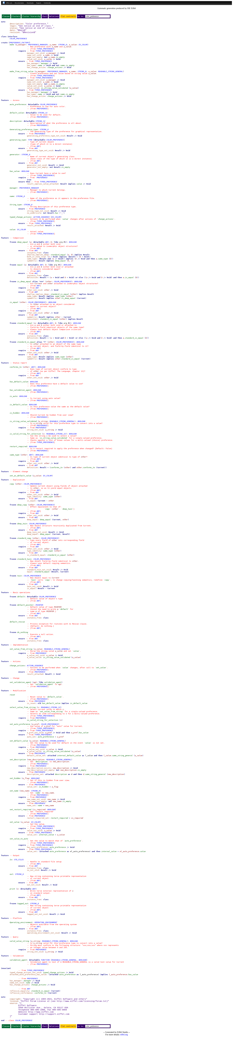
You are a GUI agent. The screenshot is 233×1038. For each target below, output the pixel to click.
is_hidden (14, 413)
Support (38, 3)
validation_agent (52, 682)
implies (72, 184)
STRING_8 (62, 45)
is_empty (60, 57)
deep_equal (22, 242)
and (53, 65)
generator (14, 155)
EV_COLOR (83, 45)
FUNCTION (45, 960)
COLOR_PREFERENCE (18, 39)
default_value (17, 113)
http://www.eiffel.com (41, 1012)
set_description (18, 760)
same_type (103, 259)
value (79, 184)
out (11, 874)
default (21, 597)
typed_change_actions (20, 217)
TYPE (30, 140)
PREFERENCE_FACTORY (19, 43)
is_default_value (18, 405)
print (12, 889)
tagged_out (22, 904)
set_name (14, 791)
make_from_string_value (21, 71)
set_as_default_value (20, 476)
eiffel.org (124, 1034)
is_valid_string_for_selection (25, 434)
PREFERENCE (42, 109)
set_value (101, 668)
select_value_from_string (23, 707)
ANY (38, 146)
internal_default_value (69, 756)
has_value (14, 171)
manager (45, 63)
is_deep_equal (24, 282)
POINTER (39, 605)
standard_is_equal (60, 294)
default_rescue (17, 622)
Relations (54, 16)
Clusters (16, 16)
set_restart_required (20, 810)
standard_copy (24, 538)
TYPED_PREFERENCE (45, 49)
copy (12, 484)
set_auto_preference (20, 724)
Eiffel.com (9, 3)
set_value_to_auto (19, 839)
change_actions (55, 67)
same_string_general (122, 756)
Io (11, 860)
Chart (44, 16)
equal (20, 265)
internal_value (46, 835)
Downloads (30, 3)
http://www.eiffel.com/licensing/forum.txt (82, 1001)
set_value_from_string (21, 649)
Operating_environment (21, 922)
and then (90, 259)
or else (79, 277)
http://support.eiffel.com (54, 1014)
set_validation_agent (20, 682)
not (45, 57)
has (56, 213)
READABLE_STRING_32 (56, 434)
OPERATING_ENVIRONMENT (46, 922)
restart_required (18, 446)
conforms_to (16, 367)
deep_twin (67, 509)
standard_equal (58, 255)
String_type (16, 205)
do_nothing (22, 632)
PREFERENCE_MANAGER (37, 45)
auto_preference (18, 104)
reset (12, 695)
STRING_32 (42, 113)
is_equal (129, 277)
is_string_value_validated (54, 88)
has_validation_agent (20, 390)
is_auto (13, 396)
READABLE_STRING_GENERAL (110, 71)
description (16, 121)
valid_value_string (19, 941)
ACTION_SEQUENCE (41, 217)
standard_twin (24, 559)
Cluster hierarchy (31, 16)
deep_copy (22, 505)
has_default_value (19, 382)
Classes (6, 16)
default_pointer (25, 605)
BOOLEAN (25, 171)
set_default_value (19, 741)
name (40, 65)
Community (47, 3)
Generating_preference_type (24, 129)
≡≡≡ (41, 282)
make (12, 45)
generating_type (18, 140)
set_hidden (15, 778)
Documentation (19, 3)
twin (19, 576)
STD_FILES (19, 860)
